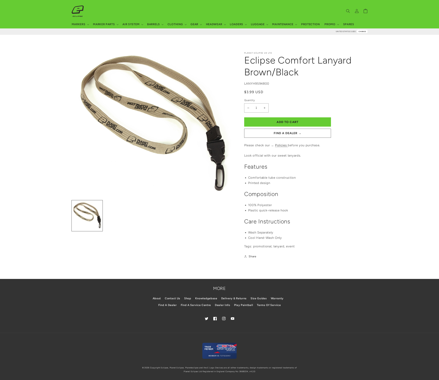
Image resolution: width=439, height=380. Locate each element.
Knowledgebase (206, 298)
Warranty (277, 298)
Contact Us (172, 298)
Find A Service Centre (196, 305)
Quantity (249, 100)
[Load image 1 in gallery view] (87, 215)
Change (362, 31)
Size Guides (259, 298)
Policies (281, 145)
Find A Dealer (167, 305)
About (157, 298)
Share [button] (252, 256)
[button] (80, 24)
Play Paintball (243, 305)
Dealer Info (222, 305)
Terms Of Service (269, 305)
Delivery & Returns (234, 298)
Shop (187, 298)
